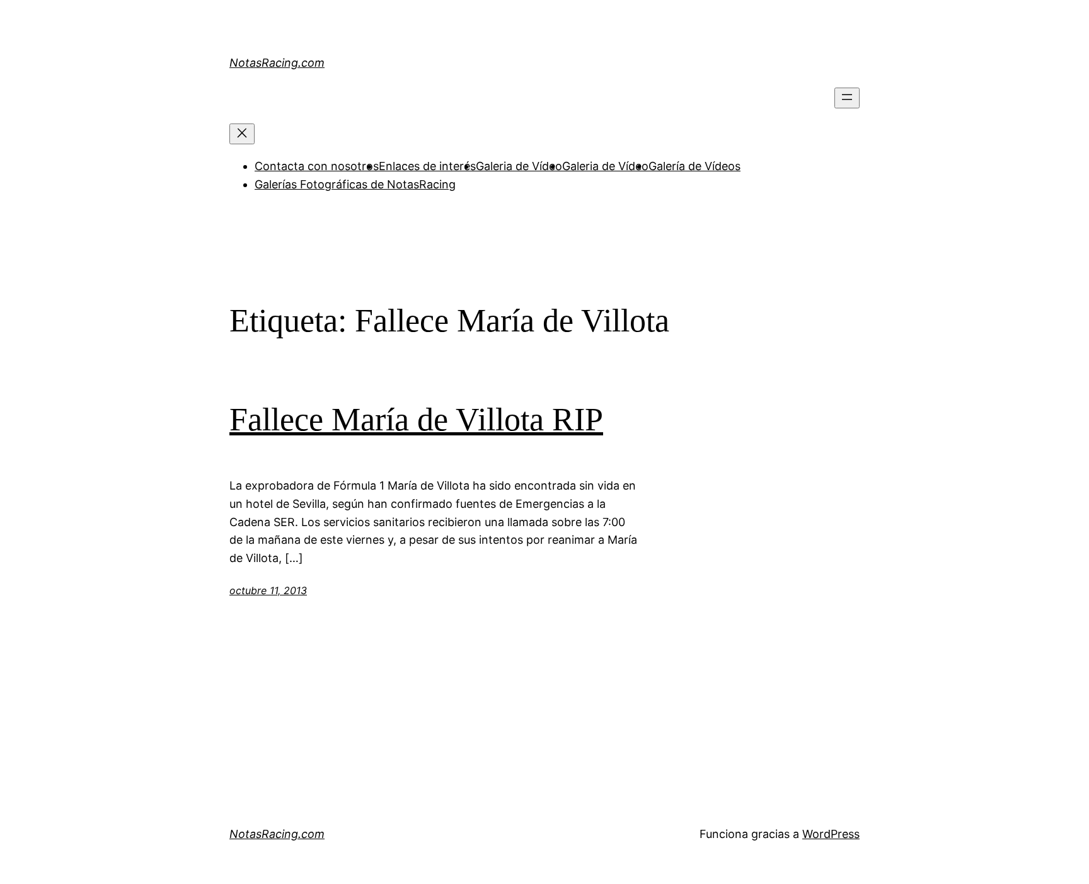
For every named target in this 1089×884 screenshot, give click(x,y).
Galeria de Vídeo (519, 166)
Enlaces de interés (427, 166)
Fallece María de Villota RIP (416, 419)
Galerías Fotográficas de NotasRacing (355, 184)
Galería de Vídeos (694, 166)
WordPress (831, 834)
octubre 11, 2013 (268, 590)
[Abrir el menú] (847, 98)
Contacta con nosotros (317, 166)
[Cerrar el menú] (242, 133)
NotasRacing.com (277, 62)
